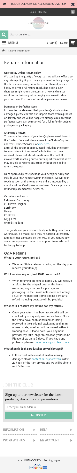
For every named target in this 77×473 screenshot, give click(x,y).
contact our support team (46, 359)
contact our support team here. (51, 342)
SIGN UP (41, 415)
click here (43, 144)
